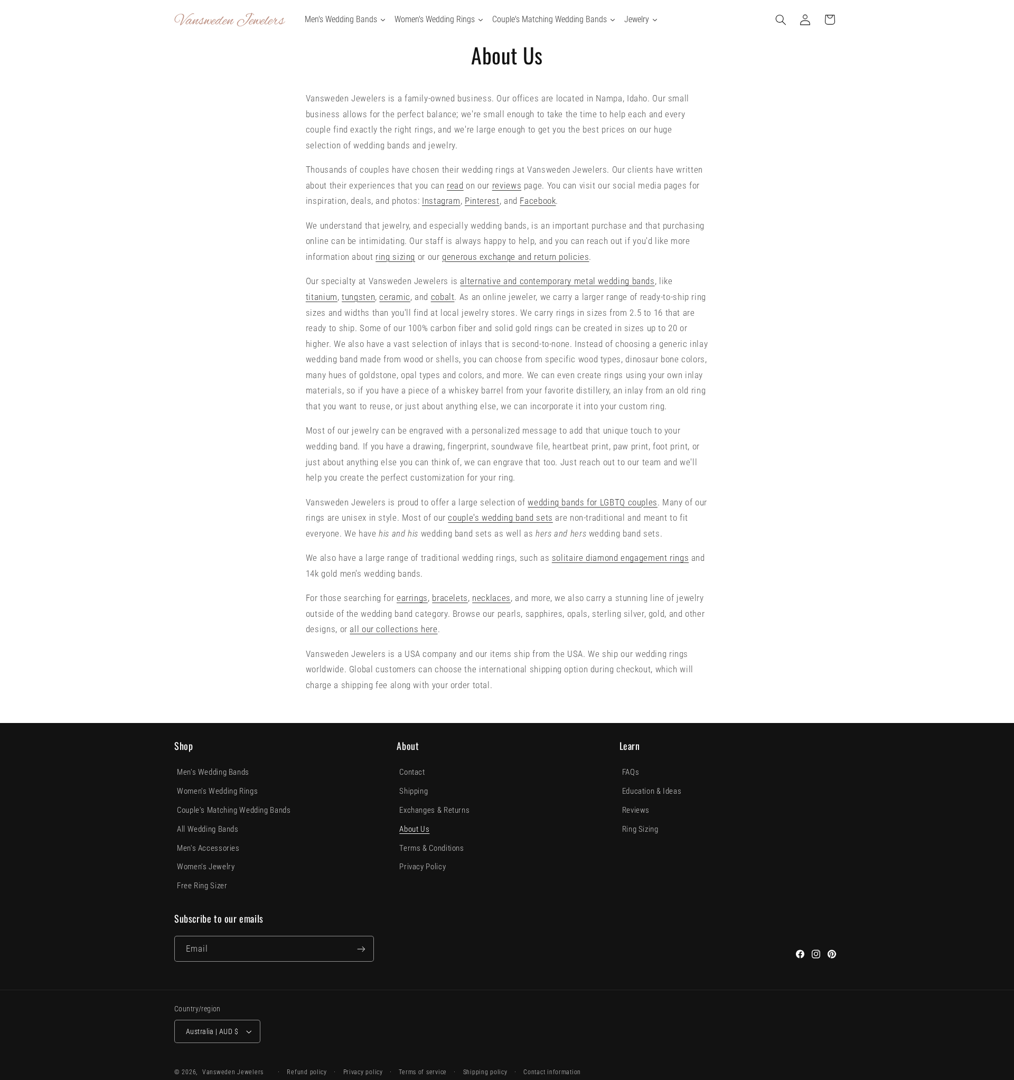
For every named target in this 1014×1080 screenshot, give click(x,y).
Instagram (441, 200)
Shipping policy (485, 1072)
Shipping (413, 791)
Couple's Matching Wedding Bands (234, 810)
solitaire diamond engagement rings (620, 557)
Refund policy (307, 1072)
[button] (781, 19)
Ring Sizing (640, 829)
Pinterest (482, 200)
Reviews (636, 810)
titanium (321, 297)
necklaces (491, 598)
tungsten (358, 297)
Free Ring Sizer (202, 885)
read (455, 185)
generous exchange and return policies (515, 256)
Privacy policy (363, 1072)
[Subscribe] (361, 949)
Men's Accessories (208, 848)
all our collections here (393, 629)
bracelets (450, 598)
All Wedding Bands (208, 829)
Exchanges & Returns (434, 810)
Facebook (538, 200)
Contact (412, 772)
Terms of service (423, 1072)
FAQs (631, 772)
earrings (412, 598)
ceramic (394, 297)
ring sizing (395, 256)
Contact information (552, 1072)
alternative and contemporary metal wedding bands (557, 281)
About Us (414, 829)
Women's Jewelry (205, 866)
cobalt (443, 297)
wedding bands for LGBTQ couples (593, 502)
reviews (506, 185)
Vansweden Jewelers (233, 1072)
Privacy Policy (422, 866)
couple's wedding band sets (500, 517)
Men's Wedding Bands (213, 772)
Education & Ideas (652, 791)
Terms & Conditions (431, 848)
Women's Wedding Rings (217, 791)
